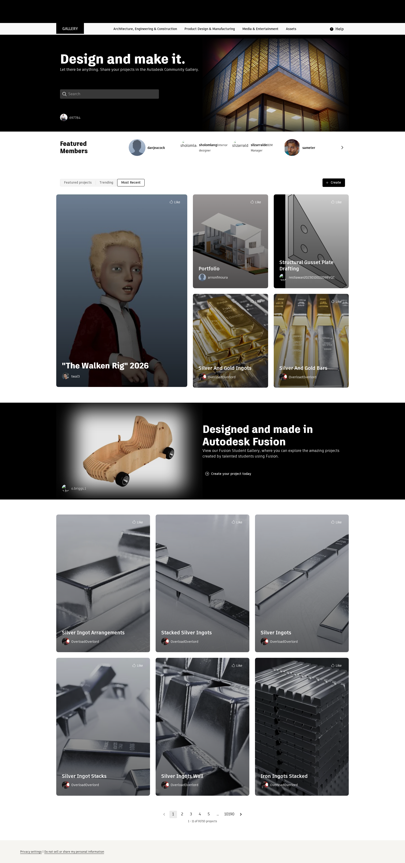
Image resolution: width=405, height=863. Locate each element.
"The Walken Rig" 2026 (105, 365)
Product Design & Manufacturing (209, 28)
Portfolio (209, 268)
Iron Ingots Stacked (284, 776)
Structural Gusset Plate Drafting (306, 265)
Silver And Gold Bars (303, 368)
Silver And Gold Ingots (225, 368)
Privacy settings (31, 852)
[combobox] (113, 94)
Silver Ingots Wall (182, 776)
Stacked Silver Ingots (186, 632)
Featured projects (78, 182)
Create (336, 182)
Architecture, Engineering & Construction (145, 28)
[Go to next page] (241, 814)
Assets (291, 28)
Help (339, 29)
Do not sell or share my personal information (74, 852)
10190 (229, 814)
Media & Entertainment (260, 28)
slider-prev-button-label (342, 147)
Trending (106, 182)
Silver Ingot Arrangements (93, 632)
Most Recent (131, 182)
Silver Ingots (276, 632)
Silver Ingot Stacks (84, 776)
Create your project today (231, 473)
